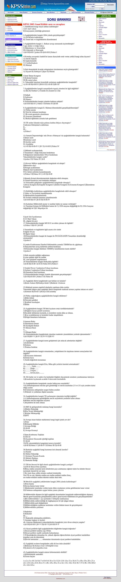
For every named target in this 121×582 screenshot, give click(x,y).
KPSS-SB (10, 30)
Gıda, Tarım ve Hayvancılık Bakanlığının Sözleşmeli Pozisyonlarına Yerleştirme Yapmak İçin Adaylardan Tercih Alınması (107, 117)
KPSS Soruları (11, 46)
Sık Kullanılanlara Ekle (41, 572)
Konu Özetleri (24, 12)
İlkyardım (9, 72)
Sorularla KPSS (11, 68)
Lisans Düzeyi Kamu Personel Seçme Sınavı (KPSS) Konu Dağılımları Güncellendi (107, 75)
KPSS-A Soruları (11, 48)
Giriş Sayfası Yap (105, 1)
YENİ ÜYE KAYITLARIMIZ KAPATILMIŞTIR (106, 70)
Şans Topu (10, 81)
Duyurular (63, 12)
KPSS (9, 26)
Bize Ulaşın (75, 572)
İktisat (100, 31)
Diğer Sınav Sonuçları (13, 61)
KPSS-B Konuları (12, 19)
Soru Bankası (51, 12)
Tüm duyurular (110, 149)
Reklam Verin (82, 572)
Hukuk (100, 29)
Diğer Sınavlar (11, 52)
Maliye (100, 36)
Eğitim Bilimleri (102, 18)
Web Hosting (10, 77)
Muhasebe (101, 38)
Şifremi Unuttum (90, 8)
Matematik (101, 22)
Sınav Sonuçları (76, 12)
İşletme (101, 32)
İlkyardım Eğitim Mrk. (13, 82)
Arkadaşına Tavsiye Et (65, 572)
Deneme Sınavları (37, 12)
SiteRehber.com (60, 578)
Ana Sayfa (11, 12)
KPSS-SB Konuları (12, 21)
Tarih (100, 24)
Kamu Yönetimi (103, 34)
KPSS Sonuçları (11, 57)
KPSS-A (9, 28)
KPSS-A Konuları (12, 17)
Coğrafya (101, 25)
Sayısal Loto (10, 79)
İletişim (113, 1)
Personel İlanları (89, 12)
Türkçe (100, 20)
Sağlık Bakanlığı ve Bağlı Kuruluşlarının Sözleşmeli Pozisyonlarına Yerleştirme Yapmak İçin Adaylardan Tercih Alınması (107, 83)
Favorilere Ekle (94, 1)
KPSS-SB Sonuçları (12, 59)
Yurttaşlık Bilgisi (103, 27)
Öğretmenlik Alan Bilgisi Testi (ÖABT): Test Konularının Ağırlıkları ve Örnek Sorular (106, 90)
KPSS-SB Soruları (12, 50)
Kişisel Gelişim (11, 70)
